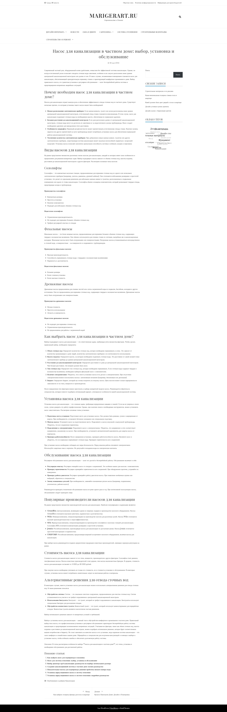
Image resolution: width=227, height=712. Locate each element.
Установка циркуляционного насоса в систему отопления (69, 672)
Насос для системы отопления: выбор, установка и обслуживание (72, 661)
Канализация (70, 681)
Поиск (147, 70)
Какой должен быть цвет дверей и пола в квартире (163, 102)
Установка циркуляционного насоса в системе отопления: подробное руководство (78, 675)
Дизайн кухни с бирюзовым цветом (158, 111)
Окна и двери (89, 32)
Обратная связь (128, 3)
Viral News (114, 708)
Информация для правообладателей (169, 3)
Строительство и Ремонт (113, 20)
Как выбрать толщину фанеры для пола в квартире (71, 693)
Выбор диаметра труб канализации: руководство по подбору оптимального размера (79, 664)
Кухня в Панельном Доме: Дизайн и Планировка (112, 693)
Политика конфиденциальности (145, 3)
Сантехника (105, 32)
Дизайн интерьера (55, 32)
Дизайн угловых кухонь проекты (157, 106)
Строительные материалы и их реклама (159, 91)
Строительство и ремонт (58, 39)
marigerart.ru (113, 15)
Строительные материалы (154, 32)
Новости (74, 32)
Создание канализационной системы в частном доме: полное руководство (75, 667)
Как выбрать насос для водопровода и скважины (66, 658)
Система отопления (127, 32)
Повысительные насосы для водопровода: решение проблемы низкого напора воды (79, 670)
